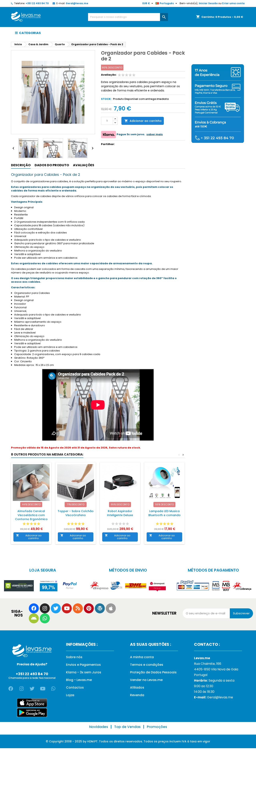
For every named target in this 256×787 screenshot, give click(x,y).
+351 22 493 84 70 (37, 3)
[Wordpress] (100, 608)
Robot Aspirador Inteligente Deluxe (120, 513)
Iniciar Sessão (208, 3)
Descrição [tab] (21, 165)
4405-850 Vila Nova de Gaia (216, 669)
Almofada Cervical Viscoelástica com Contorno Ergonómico (31, 515)
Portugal (200, 675)
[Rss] (78, 608)
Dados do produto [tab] (52, 165)
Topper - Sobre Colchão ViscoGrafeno (76, 513)
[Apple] (111, 608)
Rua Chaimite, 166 (207, 663)
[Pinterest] (89, 608)
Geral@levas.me (77, 3)
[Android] (34, 618)
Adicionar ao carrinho (143, 121)
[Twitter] (56, 608)
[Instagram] (45, 608)
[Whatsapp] (45, 618)
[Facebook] (34, 608)
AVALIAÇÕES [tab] (83, 165)
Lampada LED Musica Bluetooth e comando (164, 513)
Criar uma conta (233, 3)
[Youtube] (67, 608)
